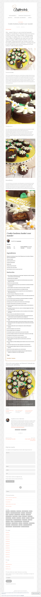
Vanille (20, 524)
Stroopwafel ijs (8, 501)
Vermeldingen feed (9, 564)
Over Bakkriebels (12, 15)
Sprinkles (8, 524)
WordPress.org (8, 568)
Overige (29, 17)
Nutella (7, 521)
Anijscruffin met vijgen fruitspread (30, 439)
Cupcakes (28, 514)
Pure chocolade (18, 521)
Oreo (12, 521)
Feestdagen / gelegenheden (19, 17)
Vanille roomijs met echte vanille (11, 504)
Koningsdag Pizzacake (11, 438)
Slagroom (8, 523)
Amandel (19, 511)
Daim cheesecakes (9, 506)
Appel (31, 511)
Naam (7, 466)
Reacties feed (8, 566)
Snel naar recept (8, 29)
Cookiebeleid (22, 595)
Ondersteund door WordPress (20, 590)
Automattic (25, 591)
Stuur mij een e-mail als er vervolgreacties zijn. (14, 476)
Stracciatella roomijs (9, 499)
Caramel (11, 514)
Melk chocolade (17, 519)
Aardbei (7, 511)
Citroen (23, 514)
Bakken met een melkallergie (24, 15)
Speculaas (26, 523)
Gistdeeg (30, 516)
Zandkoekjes (9, 526)
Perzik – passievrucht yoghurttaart (11, 497)
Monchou (24, 519)
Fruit (20, 516)
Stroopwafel (15, 524)
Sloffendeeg (14, 523)
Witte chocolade (27, 524)
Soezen (20, 523)
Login (6, 562)
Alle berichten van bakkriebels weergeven (17, 427)
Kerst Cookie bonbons (18, 410)
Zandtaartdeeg (16, 526)
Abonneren (9, 581)
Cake (7, 514)
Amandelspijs (25, 511)
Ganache (24, 516)
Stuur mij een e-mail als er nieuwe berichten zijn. (14, 478)
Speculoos (13, 358)
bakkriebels (19, 241)
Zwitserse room (25, 526)
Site (7, 473)
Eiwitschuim (8, 516)
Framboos (15, 516)
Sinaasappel (26, 521)
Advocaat (13, 511)
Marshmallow (9, 519)
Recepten (10, 17)
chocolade (20, 22)
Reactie (8, 452)
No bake (30, 519)
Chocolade (9, 358)
